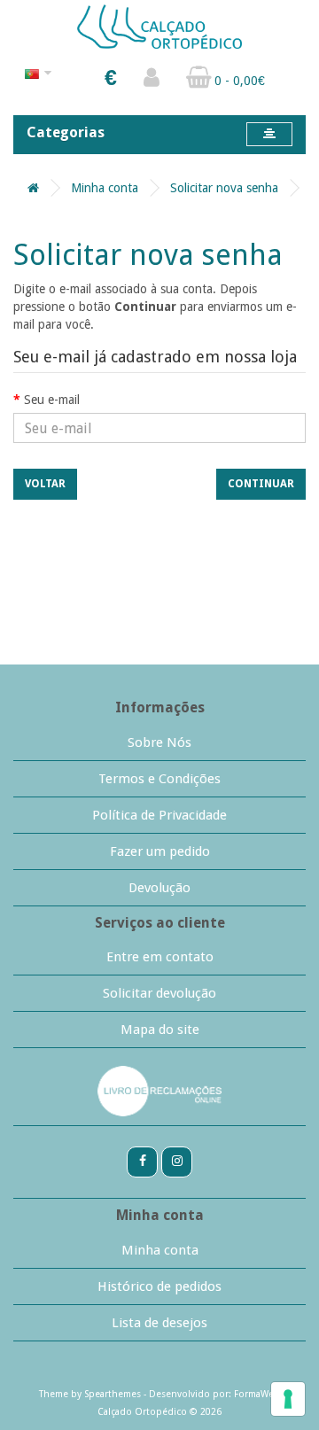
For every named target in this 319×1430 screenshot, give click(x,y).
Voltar (45, 484)
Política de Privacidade (159, 815)
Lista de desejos (159, 1323)
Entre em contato (160, 957)
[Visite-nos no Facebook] (142, 1161)
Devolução (159, 888)
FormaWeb (257, 1394)
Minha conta (104, 188)
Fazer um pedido (160, 851)
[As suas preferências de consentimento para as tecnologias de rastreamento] (288, 1399)
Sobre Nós (159, 742)
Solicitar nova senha (224, 188)
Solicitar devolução (159, 993)
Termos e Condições (159, 779)
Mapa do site (160, 1030)
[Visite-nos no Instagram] (176, 1161)
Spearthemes (112, 1394)
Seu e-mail (52, 399)
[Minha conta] (152, 81)
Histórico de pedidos (159, 1286)
